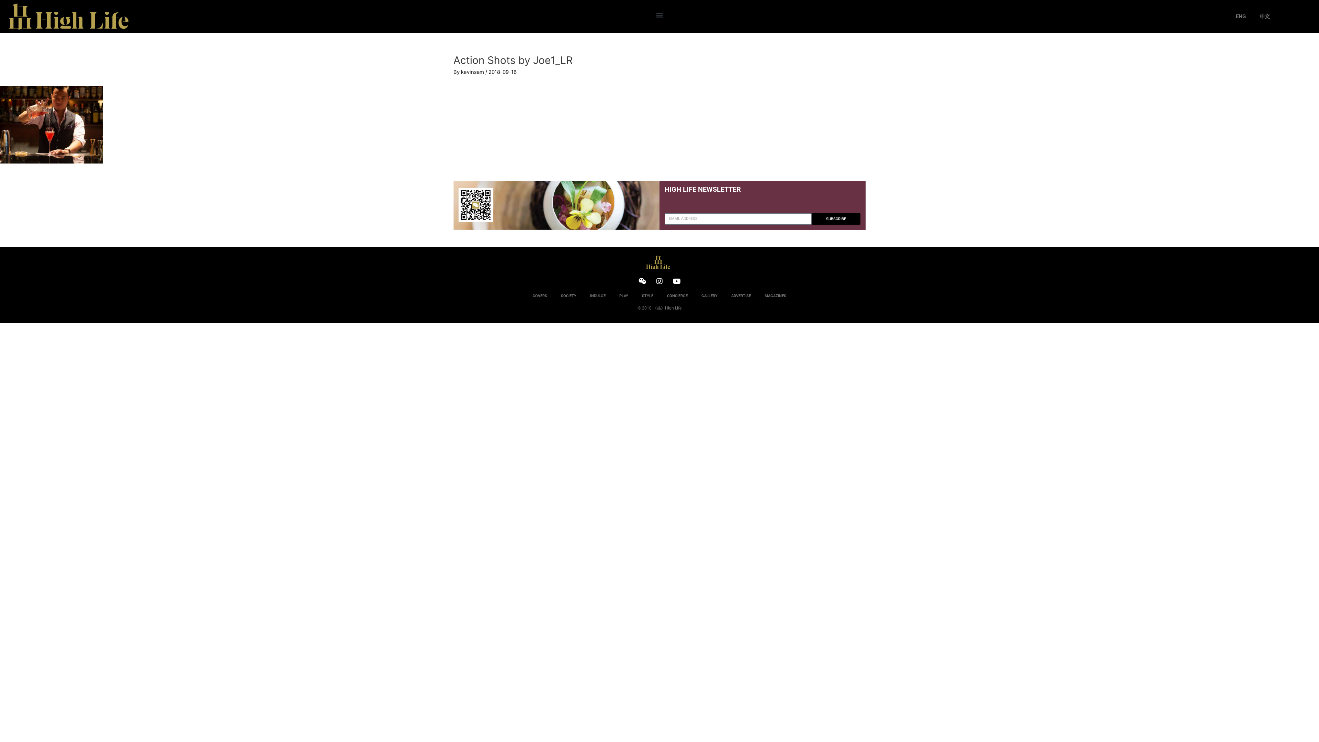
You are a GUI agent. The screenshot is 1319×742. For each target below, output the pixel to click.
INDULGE (598, 296)
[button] (659, 15)
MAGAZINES (775, 296)
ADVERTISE (741, 296)
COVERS (540, 296)
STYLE (647, 296)
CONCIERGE (677, 296)
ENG (1241, 16)
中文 (1265, 16)
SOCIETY (568, 296)
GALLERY (709, 296)
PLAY (623, 296)
